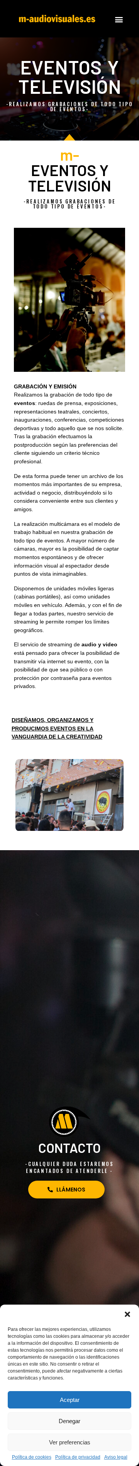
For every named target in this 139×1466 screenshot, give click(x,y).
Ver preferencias (69, 1442)
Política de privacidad (77, 1457)
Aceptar (70, 1400)
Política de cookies (31, 1457)
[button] (127, 1314)
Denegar (69, 1421)
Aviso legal (115, 1457)
